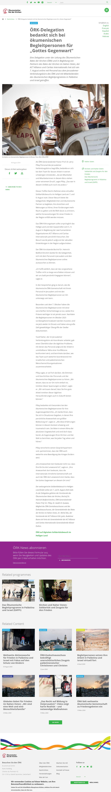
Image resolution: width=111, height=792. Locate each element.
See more (55, 722)
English (106, 25)
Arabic (106, 33)
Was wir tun (43, 777)
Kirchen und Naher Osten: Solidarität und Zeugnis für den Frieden (96, 171)
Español (105, 31)
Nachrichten (10, 19)
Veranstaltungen (45, 774)
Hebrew (105, 36)
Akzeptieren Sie (79, 782)
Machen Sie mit (62, 763)
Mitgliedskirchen (45, 766)
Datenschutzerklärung (19, 563)
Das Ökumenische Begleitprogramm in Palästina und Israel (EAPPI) (95, 179)
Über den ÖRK (44, 763)
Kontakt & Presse (62, 770)
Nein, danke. (94, 782)
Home (3, 19)
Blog (58, 774)
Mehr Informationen (39, 790)
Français (105, 28)
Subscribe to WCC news (14, 188)
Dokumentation (62, 766)
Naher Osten (89, 162)
